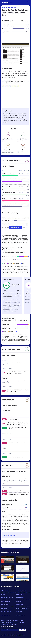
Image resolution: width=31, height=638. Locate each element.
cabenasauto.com (6, 590)
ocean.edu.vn (19, 601)
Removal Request (19, 622)
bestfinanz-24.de (5, 601)
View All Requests (15, 227)
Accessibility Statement (7, 622)
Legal (21, 620)
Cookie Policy (13, 624)
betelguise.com (19, 597)
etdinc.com (4, 608)
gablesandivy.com (20, 615)
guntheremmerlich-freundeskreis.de (23, 608)
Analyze (23, 629)
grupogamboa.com (6, 611)
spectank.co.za (19, 604)
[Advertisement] (15, 38)
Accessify (7, 3)
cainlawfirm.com (20, 594)
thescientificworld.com (7, 597)
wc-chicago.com (5, 615)
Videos (3, 620)
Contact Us (15, 620)
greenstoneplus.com (21, 590)
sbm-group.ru (4, 604)
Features (8, 620)
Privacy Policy (4, 624)
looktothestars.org (9, 7)
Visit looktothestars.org (10, 86)
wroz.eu (3, 594)
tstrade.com (19, 611)
